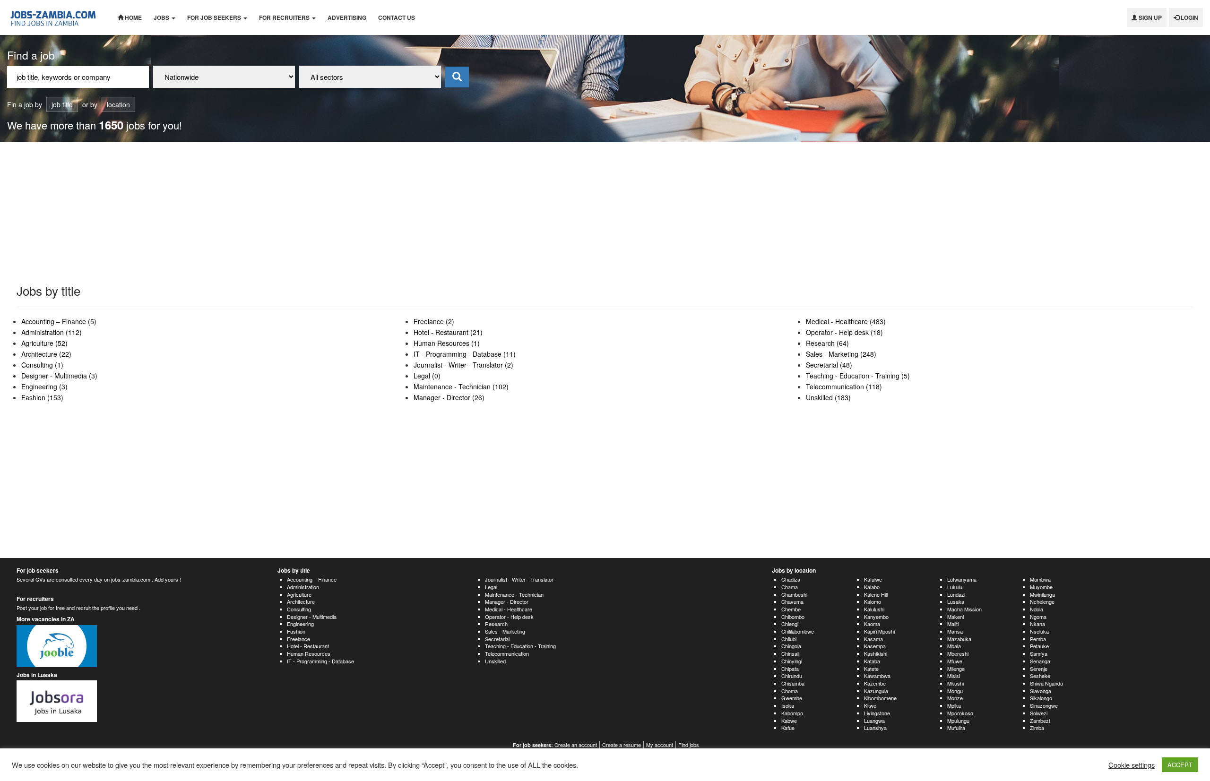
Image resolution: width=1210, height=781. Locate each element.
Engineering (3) (44, 386)
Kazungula (876, 691)
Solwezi (1038, 713)
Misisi (953, 675)
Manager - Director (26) (449, 397)
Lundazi (956, 594)
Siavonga (1040, 691)
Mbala (954, 646)
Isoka (787, 705)
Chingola (791, 646)
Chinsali (790, 653)
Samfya (1038, 653)
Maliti (953, 623)
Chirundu (791, 675)
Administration (303, 587)
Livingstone (877, 713)
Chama (789, 587)
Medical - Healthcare (508, 609)
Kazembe (875, 683)
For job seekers (214, 17)
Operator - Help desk (509, 616)
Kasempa (875, 646)
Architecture (301, 601)
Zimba (1037, 727)
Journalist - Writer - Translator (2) (463, 364)
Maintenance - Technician (514, 594)
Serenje (1038, 668)
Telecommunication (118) (844, 386)
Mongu (955, 691)
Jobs (162, 17)
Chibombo (792, 616)
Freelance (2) (434, 321)
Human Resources (308, 653)
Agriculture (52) (44, 343)
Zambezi (1040, 720)
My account (659, 744)
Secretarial (497, 639)
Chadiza (790, 579)
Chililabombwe (797, 631)
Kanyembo (876, 616)
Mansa (955, 631)
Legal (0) (427, 375)
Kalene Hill (876, 594)
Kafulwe (873, 579)
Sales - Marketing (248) (841, 354)
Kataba (872, 661)
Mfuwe (954, 661)
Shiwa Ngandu (1046, 683)
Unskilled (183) (828, 397)
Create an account (575, 744)
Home (132, 17)
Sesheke (1040, 675)
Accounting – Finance (312, 579)
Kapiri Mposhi (879, 631)
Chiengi (789, 623)
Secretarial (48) (829, 364)
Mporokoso (960, 713)
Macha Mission (964, 609)
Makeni (955, 616)
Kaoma (872, 623)
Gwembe (791, 698)
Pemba (1038, 639)
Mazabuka (959, 639)
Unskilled (495, 661)
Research (496, 623)
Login (1188, 17)
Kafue (788, 727)
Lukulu (954, 587)
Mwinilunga (1042, 594)
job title (62, 104)
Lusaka (955, 601)
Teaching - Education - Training (520, 646)
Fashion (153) (42, 397)
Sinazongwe (1044, 705)
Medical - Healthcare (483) (846, 321)
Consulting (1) (42, 364)
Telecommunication (507, 653)
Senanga (1040, 661)
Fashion (296, 631)
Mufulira (956, 727)
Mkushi (955, 683)
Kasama (873, 639)
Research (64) (827, 343)
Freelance (298, 639)
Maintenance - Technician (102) (461, 386)
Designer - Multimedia (312, 616)
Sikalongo (1041, 698)
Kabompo (792, 713)
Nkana (1037, 623)
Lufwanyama (962, 579)
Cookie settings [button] (1131, 765)
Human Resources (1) (447, 343)
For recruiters (285, 17)
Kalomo (872, 601)
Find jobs (688, 744)
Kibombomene (880, 698)
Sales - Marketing (505, 631)
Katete (871, 668)
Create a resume (621, 744)
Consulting (299, 609)
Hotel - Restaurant (308, 646)
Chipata (790, 668)
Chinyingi (791, 661)
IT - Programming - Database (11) (465, 354)
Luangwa (874, 720)
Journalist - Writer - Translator (519, 579)
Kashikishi (875, 653)
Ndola (1036, 609)
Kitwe (870, 705)
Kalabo (872, 587)
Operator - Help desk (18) (844, 332)
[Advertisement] (605, 213)
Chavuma (792, 601)
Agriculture (299, 594)
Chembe (791, 609)
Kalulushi (874, 609)
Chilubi (788, 639)
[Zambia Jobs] (55, 17)
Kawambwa (877, 675)
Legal (491, 587)
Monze (955, 698)
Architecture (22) (46, 354)
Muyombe (1041, 587)
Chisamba (792, 683)
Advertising (347, 17)
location (118, 104)
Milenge (956, 668)
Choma (789, 691)
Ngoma (1038, 616)
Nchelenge (1042, 601)
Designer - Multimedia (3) (59, 375)
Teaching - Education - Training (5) (858, 375)
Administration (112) (51, 332)
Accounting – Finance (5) (58, 321)
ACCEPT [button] (1180, 764)
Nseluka (1039, 631)
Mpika (954, 705)
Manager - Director (506, 601)
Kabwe (789, 720)
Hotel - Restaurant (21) (448, 332)
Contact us (396, 17)
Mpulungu (958, 720)
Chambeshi (794, 594)
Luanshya (875, 727)
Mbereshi (957, 653)
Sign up (1149, 17)
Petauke (1039, 646)
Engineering (300, 623)
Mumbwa (1040, 579)
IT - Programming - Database (320, 661)
